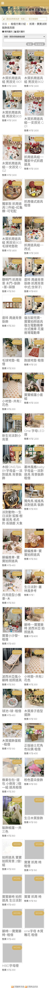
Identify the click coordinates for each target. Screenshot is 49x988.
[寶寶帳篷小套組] (34, 382)
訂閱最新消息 (18, 986)
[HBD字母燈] (12, 951)
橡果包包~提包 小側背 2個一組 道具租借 (12, 783)
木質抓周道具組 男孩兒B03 (11, 114)
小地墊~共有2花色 (11, 403)
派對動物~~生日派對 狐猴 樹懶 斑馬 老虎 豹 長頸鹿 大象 (12, 517)
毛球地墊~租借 (11, 362)
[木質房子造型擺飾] (34, 698)
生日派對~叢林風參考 (33, 589)
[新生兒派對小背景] (12, 422)
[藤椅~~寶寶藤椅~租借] (12, 917)
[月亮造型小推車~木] (12, 581)
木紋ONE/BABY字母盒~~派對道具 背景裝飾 (12, 472)
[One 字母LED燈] (34, 420)
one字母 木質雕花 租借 (33, 932)
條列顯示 (8, 31)
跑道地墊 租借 (34, 360)
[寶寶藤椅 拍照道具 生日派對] (12, 883)
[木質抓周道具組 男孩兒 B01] (12, 62)
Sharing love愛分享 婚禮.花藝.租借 (24, 10)
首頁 (4, 24)
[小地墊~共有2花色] (12, 385)
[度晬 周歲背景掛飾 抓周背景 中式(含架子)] (34, 266)
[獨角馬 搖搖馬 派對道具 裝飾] (34, 491)
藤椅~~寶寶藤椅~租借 (11, 932)
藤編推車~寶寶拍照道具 (11, 559)
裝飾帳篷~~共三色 (11, 829)
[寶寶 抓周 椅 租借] (34, 847)
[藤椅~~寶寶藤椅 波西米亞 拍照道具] (34, 614)
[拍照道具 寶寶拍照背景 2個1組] (12, 847)
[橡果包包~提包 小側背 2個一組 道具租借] (12, 767)
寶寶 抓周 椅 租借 (32, 860)
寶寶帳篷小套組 (33, 396)
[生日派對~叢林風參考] (34, 577)
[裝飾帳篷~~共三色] (12, 810)
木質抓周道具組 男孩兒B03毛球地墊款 (11, 242)
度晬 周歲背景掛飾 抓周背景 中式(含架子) (34, 283)
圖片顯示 (20, 31)
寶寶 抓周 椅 (32, 895)
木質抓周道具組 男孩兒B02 (34, 80)
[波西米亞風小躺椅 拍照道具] (12, 660)
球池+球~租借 (11, 711)
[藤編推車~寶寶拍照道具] (12, 541)
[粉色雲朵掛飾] (34, 767)
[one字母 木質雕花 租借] (34, 917)
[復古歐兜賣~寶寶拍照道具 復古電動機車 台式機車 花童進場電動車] (34, 305)
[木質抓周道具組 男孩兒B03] (12, 99)
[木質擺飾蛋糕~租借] (12, 730)
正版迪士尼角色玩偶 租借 (33, 747)
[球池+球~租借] (12, 698)
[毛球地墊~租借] (12, 347)
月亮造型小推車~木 (11, 596)
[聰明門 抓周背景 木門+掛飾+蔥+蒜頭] (12, 266)
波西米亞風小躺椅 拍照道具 (12, 678)
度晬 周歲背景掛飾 (12, 319)
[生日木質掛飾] (34, 805)
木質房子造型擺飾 (33, 713)
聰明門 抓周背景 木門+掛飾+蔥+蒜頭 (12, 283)
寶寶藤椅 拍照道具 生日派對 (12, 897)
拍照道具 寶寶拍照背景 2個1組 (12, 861)
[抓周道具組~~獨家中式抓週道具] (34, 144)
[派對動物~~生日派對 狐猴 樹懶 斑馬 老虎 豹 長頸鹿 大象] (12, 496)
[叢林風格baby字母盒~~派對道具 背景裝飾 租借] (34, 454)
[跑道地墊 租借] (34, 347)
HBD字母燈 (10, 965)
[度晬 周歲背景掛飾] (12, 305)
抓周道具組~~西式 (34, 247)
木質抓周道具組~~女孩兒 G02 (12, 167)
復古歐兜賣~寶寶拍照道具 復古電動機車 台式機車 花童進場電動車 (34, 325)
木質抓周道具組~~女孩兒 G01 (34, 122)
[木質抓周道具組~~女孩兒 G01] (34, 103)
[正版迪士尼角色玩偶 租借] (34, 732)
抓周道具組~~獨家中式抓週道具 (34, 160)
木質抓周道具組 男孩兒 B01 (12, 80)
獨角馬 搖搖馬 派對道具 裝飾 (34, 503)
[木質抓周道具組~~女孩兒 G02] (12, 147)
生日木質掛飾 (33, 818)
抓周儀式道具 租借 (33, 203)
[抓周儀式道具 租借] (34, 188)
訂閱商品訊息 (32, 986)
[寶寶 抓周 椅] (34, 883)
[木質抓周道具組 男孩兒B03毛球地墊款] (12, 226)
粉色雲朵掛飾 (33, 780)
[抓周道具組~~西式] (34, 229)
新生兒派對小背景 (11, 437)
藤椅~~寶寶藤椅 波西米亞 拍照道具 (34, 628)
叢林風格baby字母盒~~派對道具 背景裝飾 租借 (34, 472)
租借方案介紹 (18, 24)
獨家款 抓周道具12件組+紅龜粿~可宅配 (12, 207)
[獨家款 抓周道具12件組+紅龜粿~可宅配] (12, 190)
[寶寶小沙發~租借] (12, 620)
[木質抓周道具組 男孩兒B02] (34, 62)
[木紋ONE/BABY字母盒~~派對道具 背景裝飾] (12, 454)
